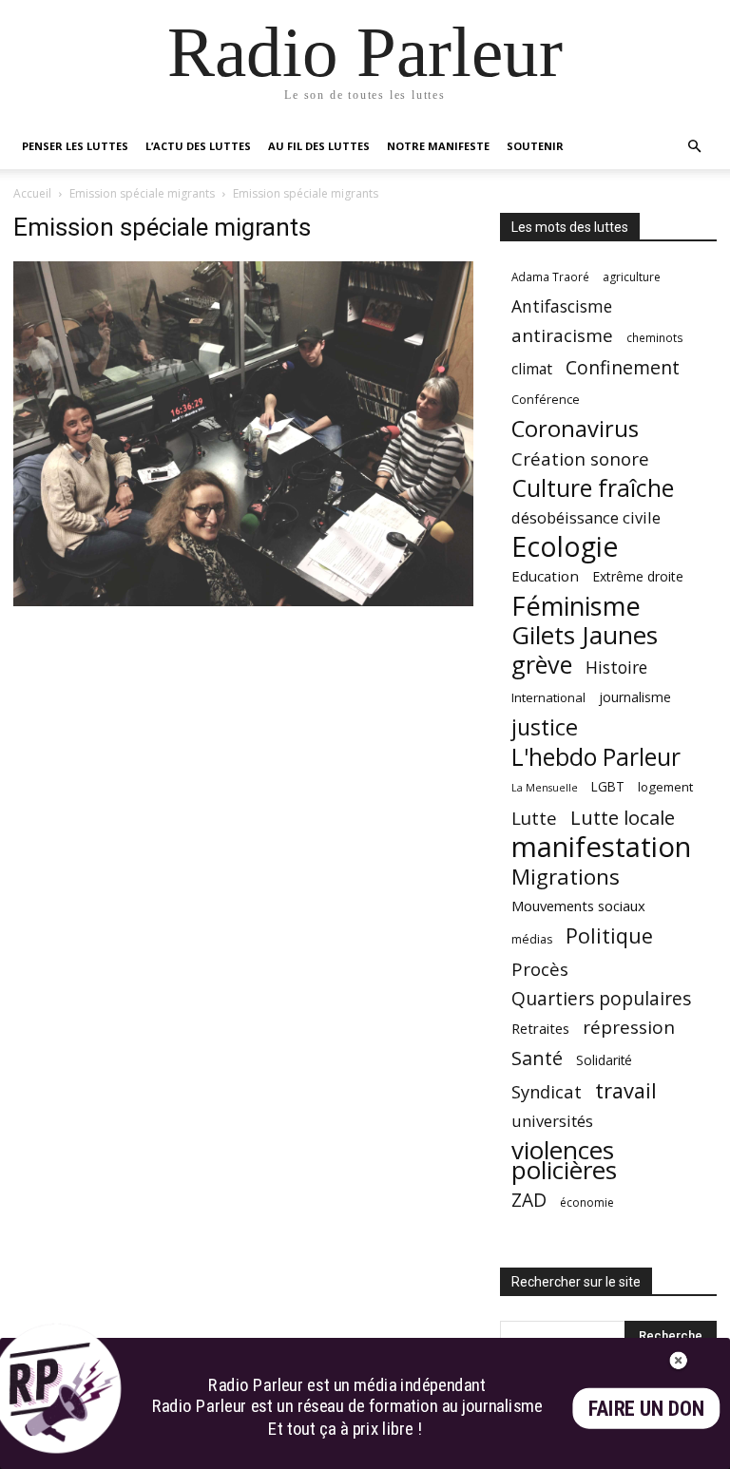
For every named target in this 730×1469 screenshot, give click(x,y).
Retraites (540, 1028)
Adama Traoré (550, 276)
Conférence (545, 399)
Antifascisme (561, 306)
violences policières (564, 1160)
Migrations (565, 877)
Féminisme (576, 606)
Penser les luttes (75, 146)
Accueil (32, 193)
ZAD (529, 1200)
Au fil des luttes (319, 146)
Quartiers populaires (601, 998)
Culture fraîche (592, 488)
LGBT (607, 786)
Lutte (534, 818)
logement (665, 786)
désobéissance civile (586, 517)
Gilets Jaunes (584, 635)
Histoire (616, 667)
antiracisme (562, 336)
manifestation (601, 847)
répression (629, 1028)
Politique (609, 935)
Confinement (623, 367)
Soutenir (535, 146)
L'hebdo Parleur (596, 757)
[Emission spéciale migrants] (243, 601)
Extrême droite (637, 576)
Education (545, 575)
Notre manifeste (438, 146)
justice (544, 727)
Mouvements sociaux (578, 905)
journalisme (635, 697)
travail (626, 1090)
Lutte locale (622, 818)
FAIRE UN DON (646, 1409)
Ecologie (564, 547)
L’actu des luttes (198, 146)
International (548, 697)
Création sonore (580, 458)
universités (552, 1121)
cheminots (654, 337)
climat (531, 369)
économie (587, 1202)
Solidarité (604, 1060)
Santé (537, 1058)
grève (541, 665)
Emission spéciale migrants (142, 193)
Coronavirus (575, 429)
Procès (539, 969)
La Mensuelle (544, 787)
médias (531, 939)
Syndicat (546, 1091)
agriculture (632, 277)
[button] (694, 147)
